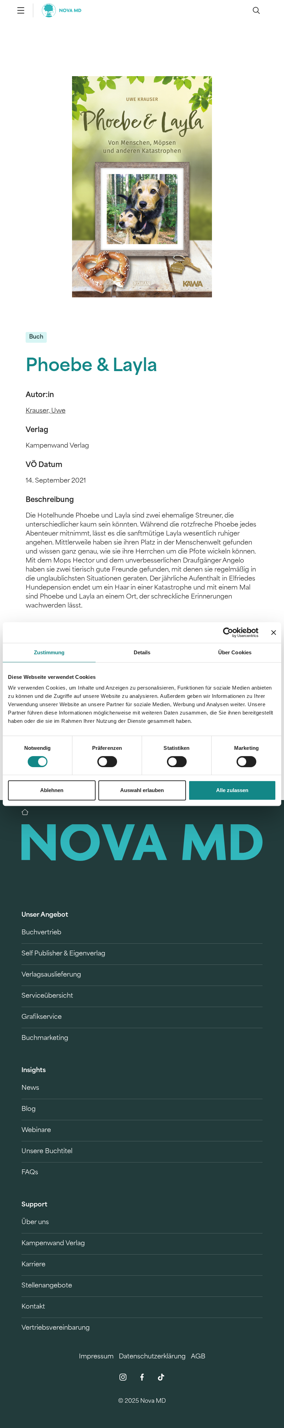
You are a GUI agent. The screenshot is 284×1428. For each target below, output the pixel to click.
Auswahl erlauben (142, 790)
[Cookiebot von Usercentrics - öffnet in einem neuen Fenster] (228, 632)
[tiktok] (161, 1377)
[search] (256, 10)
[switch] (107, 761)
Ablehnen (51, 790)
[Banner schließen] (273, 632)
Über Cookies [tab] (234, 652)
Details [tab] (142, 652)
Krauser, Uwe (45, 411)
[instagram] (123, 1377)
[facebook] (142, 1377)
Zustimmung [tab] (49, 652)
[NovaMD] (28, 812)
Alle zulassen (232, 790)
